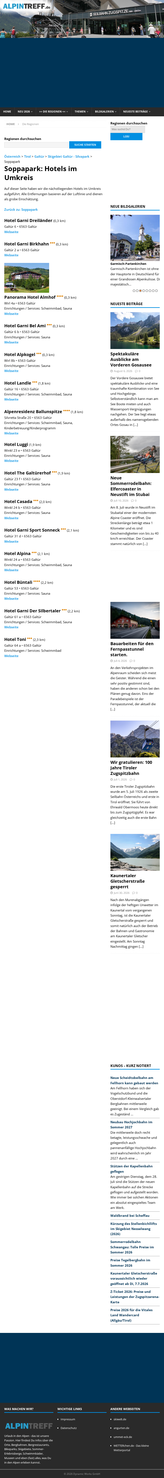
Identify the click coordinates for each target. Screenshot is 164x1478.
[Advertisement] (84, 72)
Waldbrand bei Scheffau (129, 1215)
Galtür (39, 156)
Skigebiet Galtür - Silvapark (68, 156)
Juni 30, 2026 (121, 893)
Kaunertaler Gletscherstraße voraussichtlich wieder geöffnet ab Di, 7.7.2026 (133, 1278)
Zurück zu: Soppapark (21, 209)
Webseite (11, 232)
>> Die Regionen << (52, 111)
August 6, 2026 (123, 371)
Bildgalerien (104, 111)
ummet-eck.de (123, 1437)
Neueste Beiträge (135, 111)
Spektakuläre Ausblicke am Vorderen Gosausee (131, 359)
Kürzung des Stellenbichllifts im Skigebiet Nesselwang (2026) (133, 1228)
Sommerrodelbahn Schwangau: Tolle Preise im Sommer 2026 (132, 1247)
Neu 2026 (24, 111)
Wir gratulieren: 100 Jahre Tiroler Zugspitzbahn (131, 767)
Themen (80, 111)
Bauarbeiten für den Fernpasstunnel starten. (132, 649)
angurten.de (121, 1428)
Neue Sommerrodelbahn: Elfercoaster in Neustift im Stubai (131, 486)
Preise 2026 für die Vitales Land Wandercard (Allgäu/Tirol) (131, 1315)
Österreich (12, 156)
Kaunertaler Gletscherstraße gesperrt (127, 881)
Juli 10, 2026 (121, 500)
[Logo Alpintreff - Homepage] (28, 1431)
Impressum (68, 1419)
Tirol (27, 156)
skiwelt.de (120, 1419)
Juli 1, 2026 (120, 779)
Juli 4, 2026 (120, 661)
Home (7, 111)
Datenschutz (69, 1428)
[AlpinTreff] (82, 35)
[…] (135, 424)
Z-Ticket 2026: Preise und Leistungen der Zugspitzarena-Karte (134, 1296)
